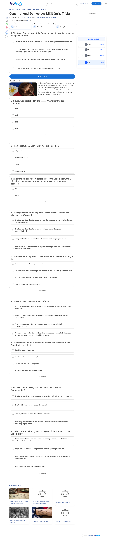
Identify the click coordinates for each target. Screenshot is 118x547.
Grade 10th (53, 17)
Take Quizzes (84, 3)
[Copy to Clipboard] (7, 33)
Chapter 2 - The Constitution (64, 521)
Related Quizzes (15, 486)
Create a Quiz (96, 3)
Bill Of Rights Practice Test (63, 502)
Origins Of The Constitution (40, 521)
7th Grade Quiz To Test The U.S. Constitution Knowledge (19, 502)
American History (26, 17)
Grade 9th (47, 17)
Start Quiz (42, 76)
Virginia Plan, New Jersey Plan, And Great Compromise (41, 502)
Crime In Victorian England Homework (17, 521)
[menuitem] (84, 4)
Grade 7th (36, 17)
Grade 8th (42, 17)
